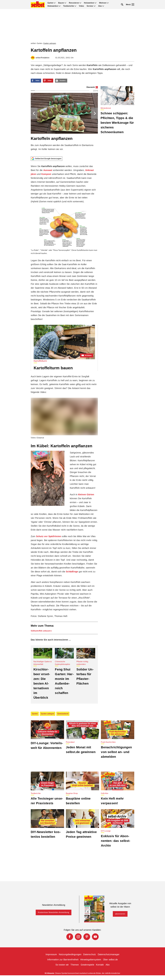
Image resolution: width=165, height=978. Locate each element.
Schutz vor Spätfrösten (48, 536)
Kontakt (100, 964)
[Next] (94, 113)
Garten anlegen (49, 43)
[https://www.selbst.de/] (38, 4)
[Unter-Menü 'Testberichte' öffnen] (75, 6)
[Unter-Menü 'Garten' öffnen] (55, 3)
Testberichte (68, 6)
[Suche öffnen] (122, 4)
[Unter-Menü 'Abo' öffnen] (103, 6)
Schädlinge (72, 571)
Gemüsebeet (62, 714)
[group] (64, 120)
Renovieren (74, 3)
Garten (50, 3)
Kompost (46, 174)
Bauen (61, 3)
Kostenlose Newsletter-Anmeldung (53, 912)
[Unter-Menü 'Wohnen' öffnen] (108, 3)
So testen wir (62, 964)
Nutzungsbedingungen (70, 954)
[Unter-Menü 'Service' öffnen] (95, 6)
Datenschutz (89, 954)
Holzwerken (89, 3)
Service (90, 6)
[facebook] (69, 936)
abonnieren (120, 914)
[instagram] (78, 936)
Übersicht (90, 87)
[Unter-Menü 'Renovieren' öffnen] (80, 3)
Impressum (51, 954)
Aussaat (47, 170)
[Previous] (34, 113)
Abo (100, 6)
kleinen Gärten (86, 494)
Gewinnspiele (87, 964)
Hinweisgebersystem (90, 959)
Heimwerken (52, 6)
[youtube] (95, 936)
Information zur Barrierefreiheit (62, 959)
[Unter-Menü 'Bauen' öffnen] (65, 3)
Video (81, 6)
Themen (74, 964)
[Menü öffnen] (133, 4)
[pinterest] (86, 936)
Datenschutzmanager (109, 954)
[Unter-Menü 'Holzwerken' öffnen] (95, 3)
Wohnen (102, 3)
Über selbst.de (110, 959)
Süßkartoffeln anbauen (41, 631)
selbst (33, 43)
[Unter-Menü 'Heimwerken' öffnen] (59, 6)
